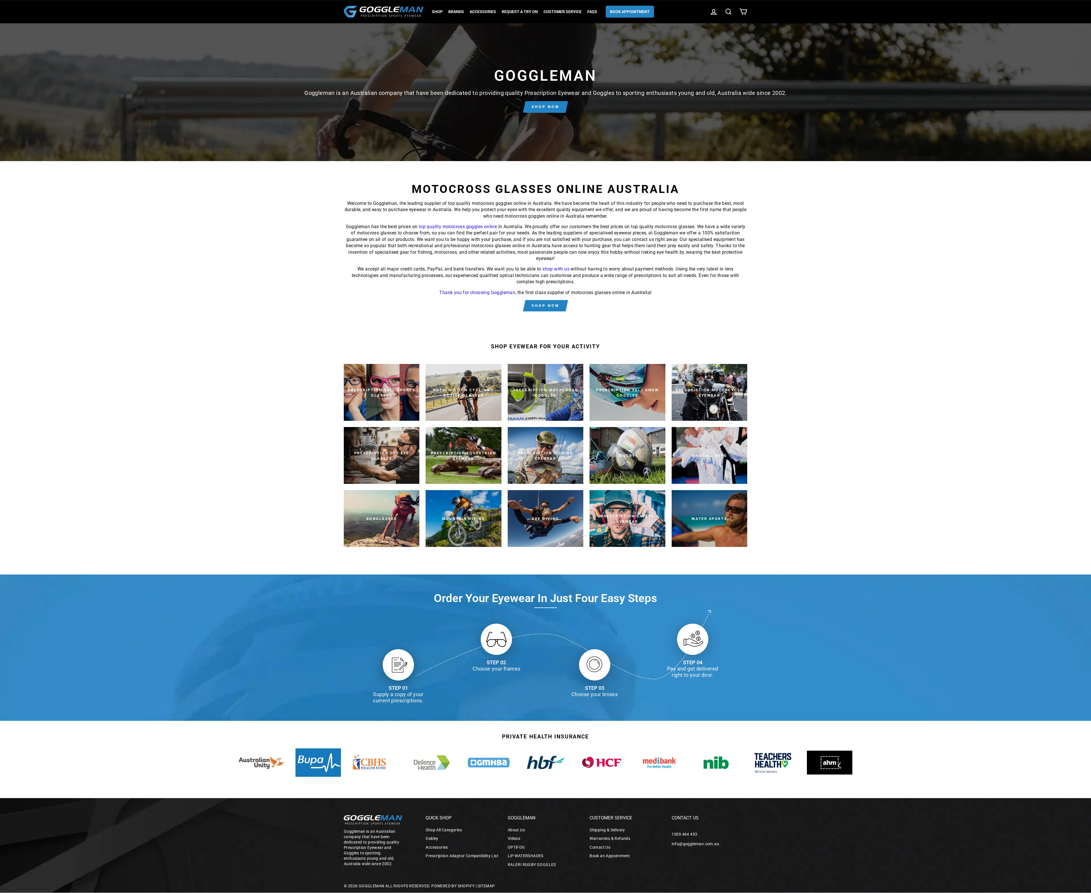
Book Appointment (630, 11)
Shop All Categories (444, 830)
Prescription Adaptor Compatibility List (462, 856)
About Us (516, 830)
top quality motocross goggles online (458, 226)
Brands (456, 11)
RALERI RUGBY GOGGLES (532, 864)
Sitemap (486, 886)
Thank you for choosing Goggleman (477, 292)
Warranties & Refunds (610, 838)
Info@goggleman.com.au (695, 844)
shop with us (555, 269)
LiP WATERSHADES (526, 856)
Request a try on (520, 11)
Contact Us (600, 847)
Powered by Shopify (452, 886)
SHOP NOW (545, 107)
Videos (514, 838)
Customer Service (563, 11)
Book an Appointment (610, 856)
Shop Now (545, 305)
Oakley (432, 838)
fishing (425, 252)
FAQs (592, 11)
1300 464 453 (685, 834)
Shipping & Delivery (607, 830)
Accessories (483, 11)
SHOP (437, 11)
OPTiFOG (516, 847)
